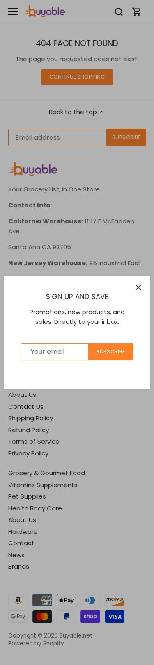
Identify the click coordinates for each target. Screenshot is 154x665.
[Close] (138, 287)
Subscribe (111, 351)
